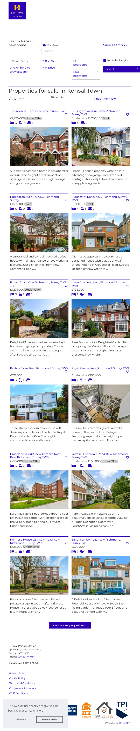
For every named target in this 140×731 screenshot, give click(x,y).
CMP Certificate (18, 693)
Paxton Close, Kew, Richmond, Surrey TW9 (39, 368)
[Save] (66, 114)
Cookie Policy (17, 678)
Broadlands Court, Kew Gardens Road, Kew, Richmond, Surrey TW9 (36, 455)
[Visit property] (39, 148)
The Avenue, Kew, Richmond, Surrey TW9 (38, 111)
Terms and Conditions (22, 683)
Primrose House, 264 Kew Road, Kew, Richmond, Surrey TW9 (35, 541)
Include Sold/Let (118, 60)
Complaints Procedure (22, 688)
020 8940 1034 (26, 656)
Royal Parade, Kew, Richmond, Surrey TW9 (100, 368)
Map (23, 99)
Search (110, 69)
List (20, 99)
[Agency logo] (70, 17)
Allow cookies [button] (49, 719)
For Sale (52, 45)
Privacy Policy (17, 673)
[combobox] (23, 60)
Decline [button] (21, 719)
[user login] (118, 8)
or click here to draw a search (20, 69)
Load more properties (68, 625)
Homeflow (125, 723)
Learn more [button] (36, 710)
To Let (49, 51)
